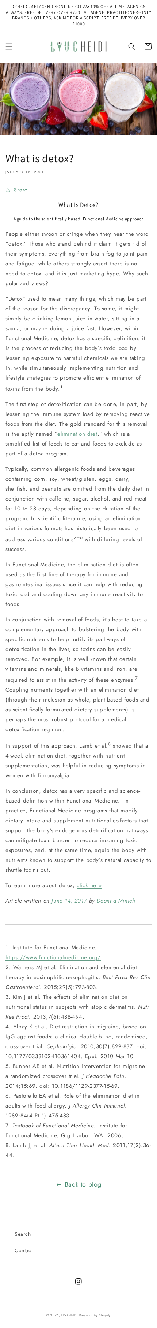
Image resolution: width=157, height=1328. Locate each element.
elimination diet (77, 434)
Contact (23, 1250)
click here (89, 885)
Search (23, 1234)
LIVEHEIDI (69, 1315)
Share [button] (20, 189)
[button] (9, 46)
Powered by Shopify (95, 1315)
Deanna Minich (116, 901)
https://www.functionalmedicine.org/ (53, 957)
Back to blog (83, 1184)
